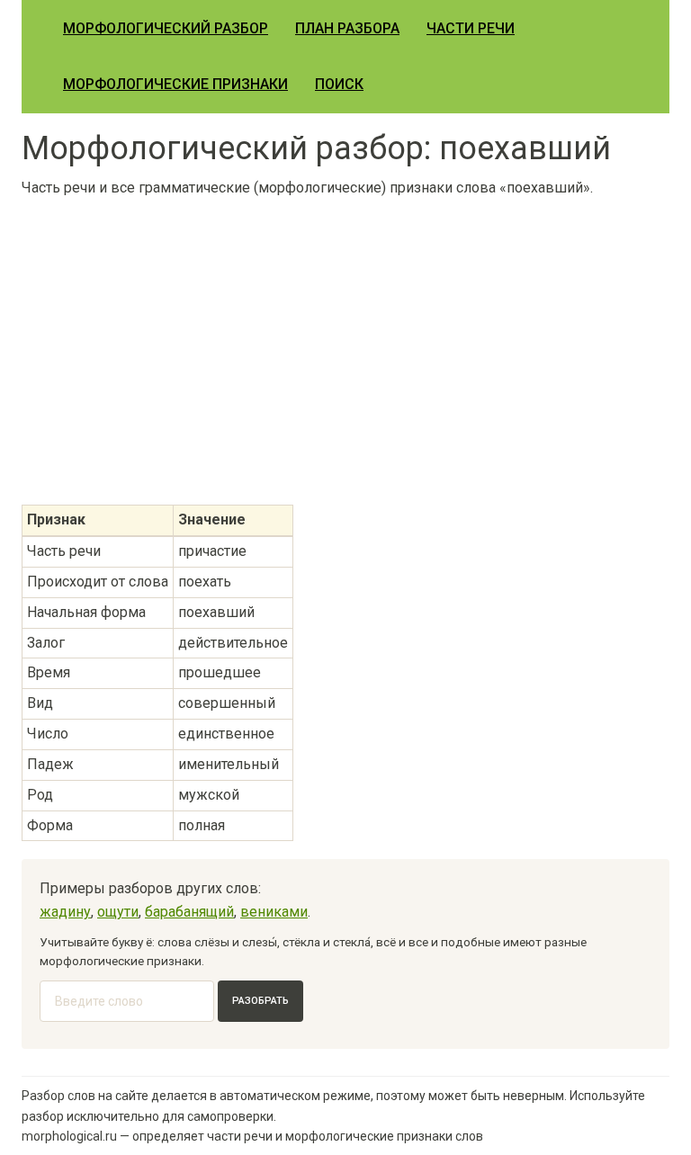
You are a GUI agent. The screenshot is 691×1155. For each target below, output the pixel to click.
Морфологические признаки (175, 84)
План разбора (347, 28)
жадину (65, 911)
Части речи (470, 28)
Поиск (339, 84)
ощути (118, 911)
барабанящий (189, 911)
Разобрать (260, 1001)
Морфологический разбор (165, 28)
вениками (274, 911)
